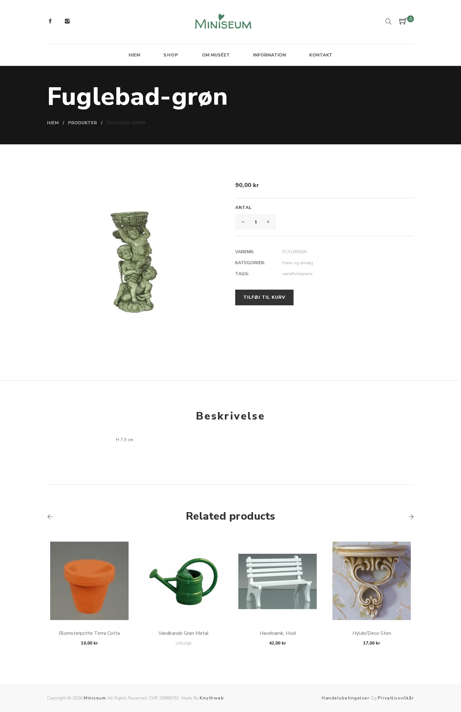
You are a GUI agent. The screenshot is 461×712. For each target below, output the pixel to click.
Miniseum (95, 698)
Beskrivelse (230, 416)
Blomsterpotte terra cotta (89, 633)
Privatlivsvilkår (396, 698)
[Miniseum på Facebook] (50, 22)
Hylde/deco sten (371, 633)
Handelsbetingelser (345, 698)
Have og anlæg (297, 263)
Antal (243, 208)
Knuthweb (212, 698)
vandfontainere (297, 274)
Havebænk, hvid (278, 633)
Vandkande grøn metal (183, 633)
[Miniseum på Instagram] (67, 22)
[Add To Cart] (89, 605)
